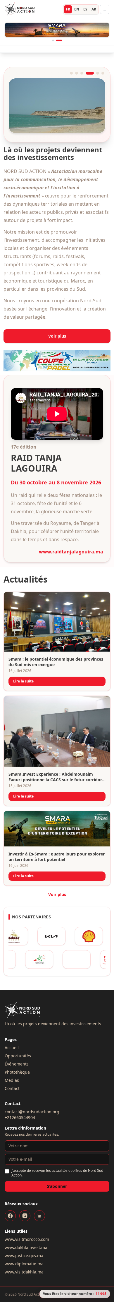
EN (76, 9)
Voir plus (57, 321)
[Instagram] (24, 1201)
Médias (12, 1066)
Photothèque (17, 1058)
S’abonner (57, 1172)
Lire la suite (23, 666)
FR (68, 9)
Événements (17, 1049)
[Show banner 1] (55, 26)
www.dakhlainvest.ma (26, 1233)
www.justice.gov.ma (24, 1241)
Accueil (12, 1033)
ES (85, 9)
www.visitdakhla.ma (24, 1257)
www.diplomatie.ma (24, 1249)
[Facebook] (10, 1201)
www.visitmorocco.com (27, 1225)
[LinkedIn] (39, 1201)
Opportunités (18, 1041)
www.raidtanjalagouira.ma (71, 537)
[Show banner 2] (61, 26)
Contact (12, 1074)
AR (93, 9)
